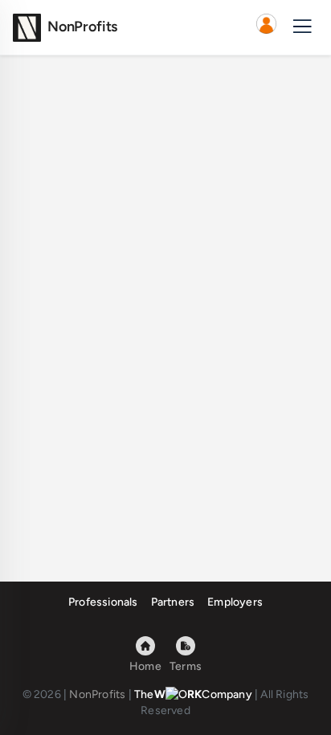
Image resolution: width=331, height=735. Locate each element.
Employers (235, 602)
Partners (173, 602)
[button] (266, 27)
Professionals (103, 602)
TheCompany (193, 694)
